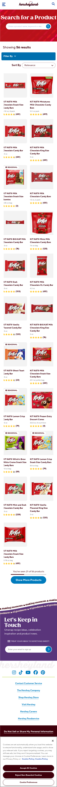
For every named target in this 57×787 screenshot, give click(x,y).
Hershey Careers (28, 711)
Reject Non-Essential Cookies (28, 775)
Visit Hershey (28, 704)
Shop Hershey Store (28, 697)
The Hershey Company (28, 690)
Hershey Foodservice (28, 718)
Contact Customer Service (28, 683)
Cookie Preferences (28, 782)
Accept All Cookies (28, 768)
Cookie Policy (28, 759)
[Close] (53, 741)
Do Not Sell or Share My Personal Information (28, 731)
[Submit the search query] (48, 26)
